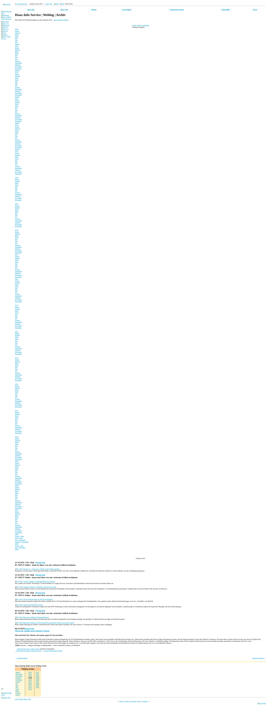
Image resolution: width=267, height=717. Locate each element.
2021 (17, 151)
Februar (17, 33)
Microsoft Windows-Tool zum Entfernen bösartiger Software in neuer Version (48, 623)
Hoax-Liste (64, 10)
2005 (17, 544)
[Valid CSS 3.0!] (5, 698)
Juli (16, 42)
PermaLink (40, 562)
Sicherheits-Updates (177, 10)
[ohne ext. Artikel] (62, 4)
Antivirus (133, 701)
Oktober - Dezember (21, 542)
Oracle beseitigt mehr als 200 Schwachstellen (38, 599)
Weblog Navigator (138, 27)
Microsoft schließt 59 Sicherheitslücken (36, 617)
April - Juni (18, 538)
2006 (17, 534)
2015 (17, 305)
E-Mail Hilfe (225, 10)
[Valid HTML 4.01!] (7, 695)
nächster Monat (21, 658)
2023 (17, 99)
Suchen (127, 701)
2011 (17, 410)
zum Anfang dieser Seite (23, 699)
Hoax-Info (31, 10)
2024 (17, 72)
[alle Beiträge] (56, 4)
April (16, 37)
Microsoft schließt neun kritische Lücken (32, 631)
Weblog (93, 10)
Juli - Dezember (20, 547)
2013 (17, 358)
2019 (17, 204)
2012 (17, 384)
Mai (16, 38)
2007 (17, 510)
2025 (17, 46)
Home (121, 701)
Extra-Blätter (127, 10)
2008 (17, 485)
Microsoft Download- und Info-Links (28, 651)
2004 (17, 549)
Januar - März (19, 536)
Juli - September (20, 540)
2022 (17, 125)
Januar (17, 31)
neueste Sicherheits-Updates (52, 651)
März (16, 35)
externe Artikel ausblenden (140, 25)
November (18, 67)
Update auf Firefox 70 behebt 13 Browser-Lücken (39, 587)
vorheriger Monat (258, 658)
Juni (16, 40)
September (18, 63)
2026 (17, 29)
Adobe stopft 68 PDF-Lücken (33, 605)
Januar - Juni (19, 546)
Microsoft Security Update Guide (28, 649)
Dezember (18, 68)
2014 (17, 331)
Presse (255, 10)
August (17, 61)
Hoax (139, 701)
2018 (17, 230)
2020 (17, 177)
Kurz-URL (49, 4)
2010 (17, 437)
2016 (17, 279)
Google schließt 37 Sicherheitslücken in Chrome (39, 581)
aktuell (17, 44)
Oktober (17, 65)
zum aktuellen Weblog (61, 20)
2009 (17, 461)
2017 (17, 254)
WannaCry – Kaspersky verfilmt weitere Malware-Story (41, 569)
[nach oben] (261, 703)
